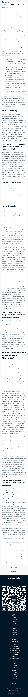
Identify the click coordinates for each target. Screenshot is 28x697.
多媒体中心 (15, 632)
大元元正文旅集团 (14, 654)
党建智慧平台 (15, 641)
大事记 (14, 621)
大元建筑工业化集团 (15, 650)
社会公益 (15, 665)
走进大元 (14, 615)
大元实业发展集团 (14, 652)
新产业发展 (15, 656)
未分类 (3, 7)
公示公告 (15, 672)
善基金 (14, 667)
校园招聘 (15, 678)
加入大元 (14, 670)
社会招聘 (15, 676)
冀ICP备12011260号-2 (14, 690)
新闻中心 (14, 628)
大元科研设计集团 (14, 648)
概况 (15, 617)
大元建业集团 (15, 646)
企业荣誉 (15, 623)
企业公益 (14, 663)
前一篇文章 (14, 567)
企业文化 (15, 619)
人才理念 (15, 674)
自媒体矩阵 (15, 634)
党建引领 (14, 639)
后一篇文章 (14, 571)
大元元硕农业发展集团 (14, 658)
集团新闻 (15, 630)
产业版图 (14, 644)
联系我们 (14, 683)
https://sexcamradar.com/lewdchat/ (13, 456)
